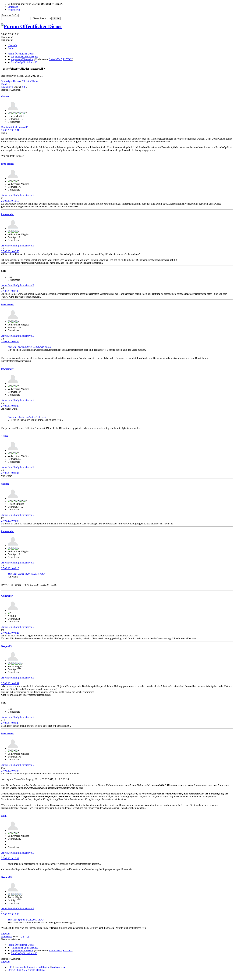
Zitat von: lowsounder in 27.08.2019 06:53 (29, 347)
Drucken (5, 84)
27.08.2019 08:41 (10, 683)
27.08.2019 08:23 (10, 632)
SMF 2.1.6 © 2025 (17, 970)
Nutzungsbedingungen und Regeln (32, 967)
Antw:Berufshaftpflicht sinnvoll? (17, 195)
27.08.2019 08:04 (10, 473)
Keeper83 (6, 646)
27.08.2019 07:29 (10, 341)
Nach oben (6, 936)
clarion (5, 96)
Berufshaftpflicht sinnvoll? (14, 127)
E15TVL (67, 59)
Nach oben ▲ (58, 967)
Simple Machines (36, 970)
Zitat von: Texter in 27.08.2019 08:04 (26, 573)
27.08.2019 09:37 (10, 770)
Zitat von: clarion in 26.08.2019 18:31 (27, 417)
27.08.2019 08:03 (10, 405)
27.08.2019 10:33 (10, 858)
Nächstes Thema (30, 81)
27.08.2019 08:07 (10, 520)
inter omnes (7, 163)
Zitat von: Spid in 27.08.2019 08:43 (26, 919)
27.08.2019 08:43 (10, 722)
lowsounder (7, 214)
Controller (7, 595)
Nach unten (7, 87)
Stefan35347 (55, 59)
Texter (4, 436)
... (26, 87)
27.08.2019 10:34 (10, 914)
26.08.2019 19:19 (10, 200)
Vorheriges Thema (10, 81)
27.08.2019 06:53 (10, 251)
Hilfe (10, 967)
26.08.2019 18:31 (10, 130)
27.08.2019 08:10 (10, 568)
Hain (4, 815)
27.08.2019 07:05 (10, 291)
